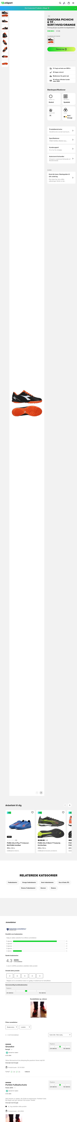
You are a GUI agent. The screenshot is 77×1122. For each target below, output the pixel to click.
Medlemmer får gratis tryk (61, 76)
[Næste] (41, 792)
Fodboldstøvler (12, 882)
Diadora (53, 888)
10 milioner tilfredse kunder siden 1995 (61, 80)
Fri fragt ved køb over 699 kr (62, 68)
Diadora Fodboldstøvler (28, 888)
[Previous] (65, 805)
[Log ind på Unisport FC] (64, 3)
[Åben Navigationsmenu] (73, 3)
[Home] (7, 3)
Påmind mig (60, 49)
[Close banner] (75, 8)
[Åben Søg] (60, 3)
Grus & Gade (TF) (64, 882)
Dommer (43, 888)
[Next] (70, 805)
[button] (5, 21)
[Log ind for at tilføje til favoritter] (32, 812)
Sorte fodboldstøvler (47, 882)
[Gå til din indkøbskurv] (68, 3)
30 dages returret (58, 72)
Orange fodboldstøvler (29, 882)
